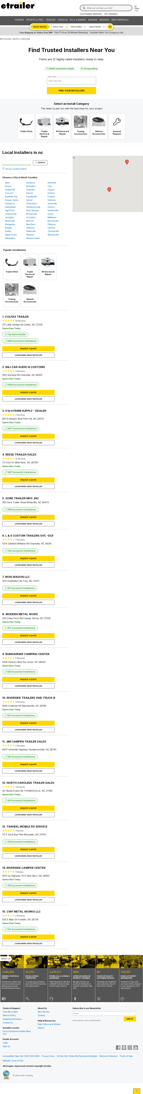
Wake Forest (11, 234)
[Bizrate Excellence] (6, 1075)
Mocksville (10, 221)
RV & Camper (78, 20)
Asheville (52, 182)
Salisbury (30, 227)
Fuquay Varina (11, 200)
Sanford (51, 227)
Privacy (75, 1020)
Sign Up (6, 1046)
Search (41, 163)
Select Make (76, 27)
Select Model (95, 27)
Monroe (30, 221)
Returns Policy (9, 1015)
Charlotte (30, 189)
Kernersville (31, 214)
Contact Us (8, 1022)
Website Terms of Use (13, 1060)
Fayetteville (31, 196)
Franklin (51, 196)
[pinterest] (124, 1047)
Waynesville (53, 234)
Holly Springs (32, 210)
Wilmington (10, 238)
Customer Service (91, 14)
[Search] (84, 8)
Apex (7, 182)
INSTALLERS (5, 39)
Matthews (52, 217)
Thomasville (53, 231)
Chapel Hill (10, 189)
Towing (19, 20)
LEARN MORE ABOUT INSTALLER (28, 355)
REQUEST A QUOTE (28, 349)
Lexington (9, 217)
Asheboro (30, 182)
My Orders (111, 14)
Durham (51, 193)
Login (5, 1042)
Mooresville (53, 221)
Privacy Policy (48, 1056)
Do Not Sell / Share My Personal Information (77, 1056)
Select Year (58, 27)
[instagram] (129, 1047)
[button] (109, 189)
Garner (29, 200)
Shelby (8, 231)
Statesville (31, 231)
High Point (9, 210)
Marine (92, 20)
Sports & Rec (35, 20)
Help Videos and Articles (49, 1024)
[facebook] (118, 1047)
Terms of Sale (126, 1056)
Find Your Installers (71, 90)
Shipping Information (12, 1019)
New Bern (30, 224)
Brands (104, 20)
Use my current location (16, 169)
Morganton (10, 224)
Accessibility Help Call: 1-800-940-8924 (21, 1056)
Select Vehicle (40, 27)
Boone (8, 186)
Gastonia (52, 200)
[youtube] (135, 1047)
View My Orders (10, 1012)
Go (110, 27)
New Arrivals (120, 20)
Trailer (51, 20)
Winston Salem (33, 238)
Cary (50, 186)
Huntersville (53, 210)
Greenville (52, 203)
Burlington (30, 186)
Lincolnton (31, 217)
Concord (9, 193)
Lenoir (50, 214)
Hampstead (10, 207)
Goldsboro (10, 203)
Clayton (51, 189)
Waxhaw (30, 234)
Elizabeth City (11, 196)
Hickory (51, 207)
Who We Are (43, 1012)
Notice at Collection (109, 1056)
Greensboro (31, 203)
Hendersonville (33, 207)
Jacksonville (10, 214)
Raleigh (8, 227)
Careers (41, 1015)
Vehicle (63, 20)
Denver (29, 193)
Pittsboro (52, 224)
